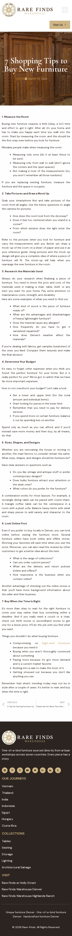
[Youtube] (27, 770)
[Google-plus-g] (43, 770)
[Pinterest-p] (12, 770)
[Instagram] (20, 770)
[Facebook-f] (5, 770)
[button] (65, 10)
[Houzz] (50, 770)
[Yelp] (58, 770)
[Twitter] (35, 770)
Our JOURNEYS (14, 778)
